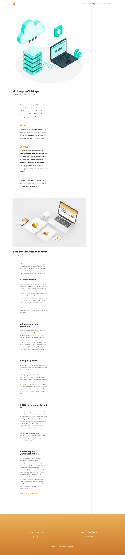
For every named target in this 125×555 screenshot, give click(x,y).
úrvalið (30, 300)
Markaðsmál (35, 255)
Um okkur (85, 4)
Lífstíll (30, 255)
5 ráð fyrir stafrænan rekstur (29, 251)
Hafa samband (107, 4)
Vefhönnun (27, 95)
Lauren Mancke (28, 494)
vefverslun (33, 95)
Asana (23, 384)
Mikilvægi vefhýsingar (25, 91)
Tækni (21, 95)
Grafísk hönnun (24, 255)
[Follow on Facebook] (33, 537)
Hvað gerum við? (95, 4)
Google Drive (36, 335)
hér (41, 183)
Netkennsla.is (23, 308)
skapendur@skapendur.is (89, 539)
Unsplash (35, 494)
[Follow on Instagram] (37, 537)
